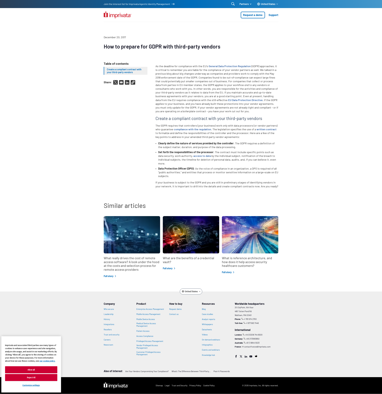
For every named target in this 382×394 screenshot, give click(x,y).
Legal (167, 385)
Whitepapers (207, 324)
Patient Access (143, 331)
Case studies (207, 314)
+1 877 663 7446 (252, 323)
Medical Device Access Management (146, 324)
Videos (205, 334)
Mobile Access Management (148, 314)
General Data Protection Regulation (230, 66)
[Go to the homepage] (117, 15)
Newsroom (108, 345)
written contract (267, 129)
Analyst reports (208, 319)
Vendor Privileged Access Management (147, 346)
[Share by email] (121, 82)
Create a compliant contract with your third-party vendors (124, 71)
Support (273, 15)
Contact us (174, 314)
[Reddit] (256, 356)
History (107, 319)
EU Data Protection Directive (245, 100)
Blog (204, 309)
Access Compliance (144, 336)
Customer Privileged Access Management (148, 353)
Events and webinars (211, 350)
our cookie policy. (47, 361)
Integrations (109, 324)
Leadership (108, 314)
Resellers (108, 329)
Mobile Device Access (145, 319)
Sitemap (159, 385)
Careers (107, 339)
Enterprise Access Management (150, 309)
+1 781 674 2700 (250, 319)
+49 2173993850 (252, 338)
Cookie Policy (209, 385)
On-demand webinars (211, 339)
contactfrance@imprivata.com (257, 346)
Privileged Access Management (149, 341)
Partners (244, 4)
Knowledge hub (208, 355)
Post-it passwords (222, 371)
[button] (133, 82)
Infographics (207, 345)
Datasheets (207, 329)
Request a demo (252, 15)
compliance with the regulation (192, 129)
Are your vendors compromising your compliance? (147, 371)
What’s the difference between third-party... (191, 371)
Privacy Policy (195, 385)
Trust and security (111, 334)
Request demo (175, 309)
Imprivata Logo (116, 385)
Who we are (109, 309)
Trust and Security (179, 385)
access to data (202, 155)
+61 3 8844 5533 (252, 342)
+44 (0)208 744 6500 (253, 334)
